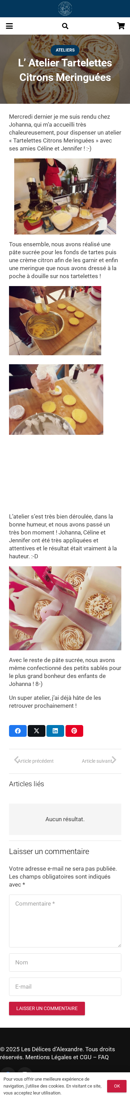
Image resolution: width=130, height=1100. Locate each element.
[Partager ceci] (18, 731)
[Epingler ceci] (74, 731)
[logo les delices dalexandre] (65, 8)
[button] (9, 25)
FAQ (103, 1057)
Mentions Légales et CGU (58, 1057)
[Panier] (121, 26)
